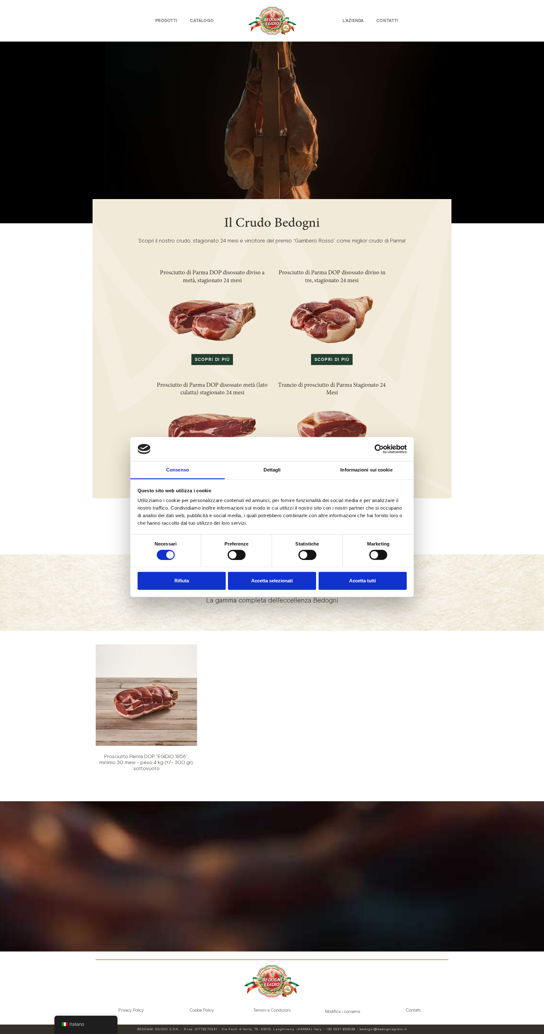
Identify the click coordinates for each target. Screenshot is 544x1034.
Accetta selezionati (272, 580)
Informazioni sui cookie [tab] (366, 469)
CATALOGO (202, 20)
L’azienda (353, 20)
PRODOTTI (166, 20)
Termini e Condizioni (272, 1010)
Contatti (387, 20)
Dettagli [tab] (272, 469)
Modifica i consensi (342, 1011)
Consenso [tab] (177, 469)
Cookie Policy (202, 1010)
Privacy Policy (131, 1010)
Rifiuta (181, 580)
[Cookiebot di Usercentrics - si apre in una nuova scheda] (379, 449)
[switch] (237, 555)
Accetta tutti (362, 580)
